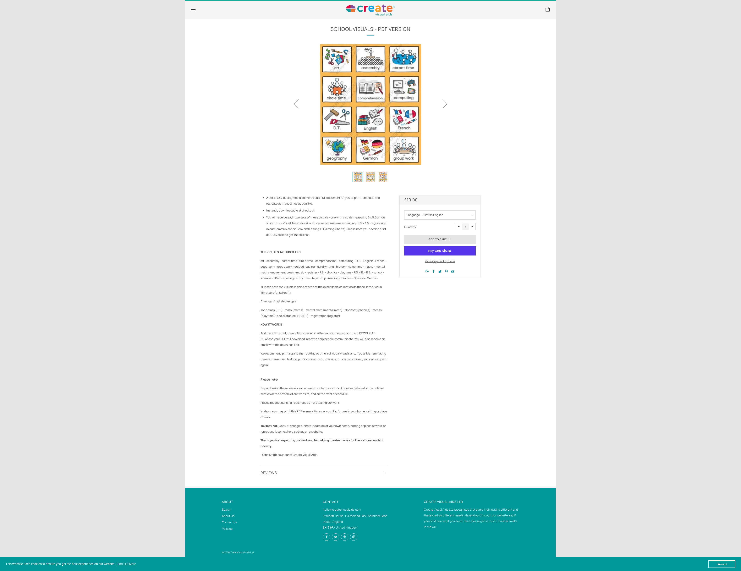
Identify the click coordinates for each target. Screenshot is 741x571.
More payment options (440, 261)
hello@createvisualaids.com (342, 510)
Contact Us (229, 522)
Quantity (410, 227)
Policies (227, 529)
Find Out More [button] (126, 564)
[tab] (358, 177)
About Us (228, 516)
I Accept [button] (722, 564)
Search (226, 510)
